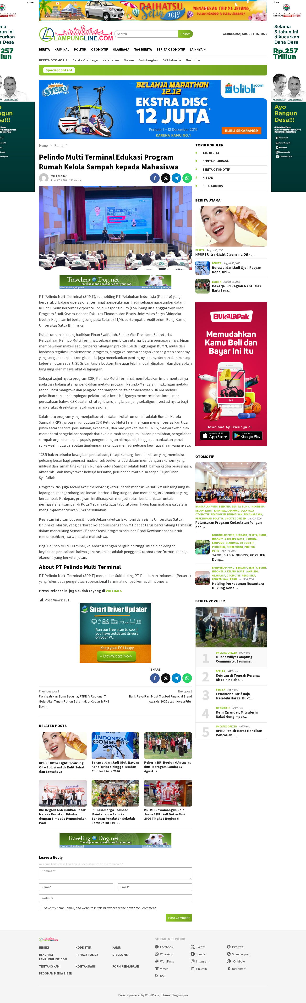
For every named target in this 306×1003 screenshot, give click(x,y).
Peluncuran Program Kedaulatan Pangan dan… (228, 524)
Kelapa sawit (204, 510)
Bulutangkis (212, 186)
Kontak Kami (85, 966)
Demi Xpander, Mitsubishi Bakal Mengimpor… (237, 714)
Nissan (207, 178)
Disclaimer (121, 955)
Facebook (166, 947)
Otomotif (202, 514)
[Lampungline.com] (76, 33)
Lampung (233, 510)
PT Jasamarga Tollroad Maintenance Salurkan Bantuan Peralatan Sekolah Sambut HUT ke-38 (113, 816)
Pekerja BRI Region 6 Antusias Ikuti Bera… (236, 288)
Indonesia (257, 506)
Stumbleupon (241, 954)
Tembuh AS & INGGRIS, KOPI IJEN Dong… (238, 557)
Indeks (44, 947)
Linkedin (201, 969)
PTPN (215, 551)
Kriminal (220, 510)
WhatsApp (166, 954)
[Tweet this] (165, 178)
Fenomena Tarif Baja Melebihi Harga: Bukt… (234, 696)
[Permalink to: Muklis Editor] (44, 177)
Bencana (224, 506)
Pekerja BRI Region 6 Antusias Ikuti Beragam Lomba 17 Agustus (167, 766)
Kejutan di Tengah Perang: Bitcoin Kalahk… (238, 677)
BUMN (245, 506)
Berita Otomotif (216, 169)
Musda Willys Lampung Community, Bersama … (235, 659)
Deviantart (239, 969)
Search (185, 34)
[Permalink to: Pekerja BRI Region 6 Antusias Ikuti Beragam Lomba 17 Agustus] (168, 745)
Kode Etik (83, 947)
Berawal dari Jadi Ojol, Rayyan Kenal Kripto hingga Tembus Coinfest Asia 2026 (115, 766)
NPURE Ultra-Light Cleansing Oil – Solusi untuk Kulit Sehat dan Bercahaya (62, 767)
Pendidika (218, 547)
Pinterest (237, 947)
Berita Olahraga (215, 161)
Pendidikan (218, 514)
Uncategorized (235, 518)
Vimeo (164, 969)
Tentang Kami (49, 966)
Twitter (200, 947)
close (30, 2)
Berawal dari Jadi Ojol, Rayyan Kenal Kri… (236, 269)
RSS (162, 976)
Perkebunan (203, 518)
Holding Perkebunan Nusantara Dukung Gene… (238, 586)
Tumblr (200, 954)
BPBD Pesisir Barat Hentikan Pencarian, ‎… (239, 733)
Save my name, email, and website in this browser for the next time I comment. (100, 908)
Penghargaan (253, 514)
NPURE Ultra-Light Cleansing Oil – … (225, 254)
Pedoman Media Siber (55, 973)
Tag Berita (210, 153)
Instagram (202, 961)
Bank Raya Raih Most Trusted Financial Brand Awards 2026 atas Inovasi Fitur (160, 696)
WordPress (167, 961)
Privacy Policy (87, 955)
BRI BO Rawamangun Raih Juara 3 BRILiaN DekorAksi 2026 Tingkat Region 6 (164, 814)
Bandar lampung (206, 506)
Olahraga (247, 510)
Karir (116, 947)
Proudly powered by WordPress (138, 995)
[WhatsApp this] (187, 178)
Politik (218, 518)
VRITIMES (114, 590)
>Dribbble (238, 961)
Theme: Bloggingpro (174, 995)
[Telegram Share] (176, 178)
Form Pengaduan (125, 966)
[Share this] (155, 178)
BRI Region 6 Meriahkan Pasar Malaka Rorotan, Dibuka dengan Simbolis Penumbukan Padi (63, 816)
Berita (199, 250)
